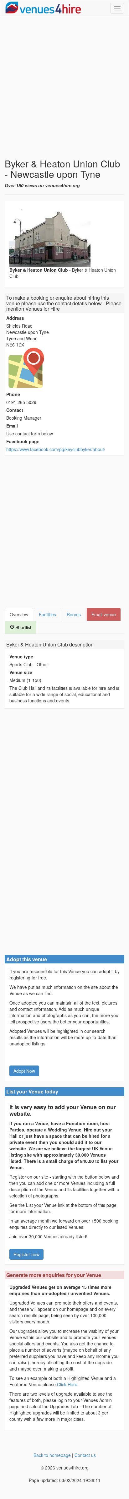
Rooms (74, 614)
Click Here (67, 1384)
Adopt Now (24, 1071)
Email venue (103, 614)
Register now (26, 1254)
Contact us (85, 1455)
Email (12, 425)
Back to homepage (52, 1455)
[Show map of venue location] (64, 368)
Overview (19, 614)
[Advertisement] (64, 87)
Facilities (47, 614)
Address (15, 318)
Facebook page (22, 441)
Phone (13, 394)
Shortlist (22, 627)
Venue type (21, 656)
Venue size (20, 672)
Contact (14, 410)
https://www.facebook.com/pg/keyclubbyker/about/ (55, 449)
